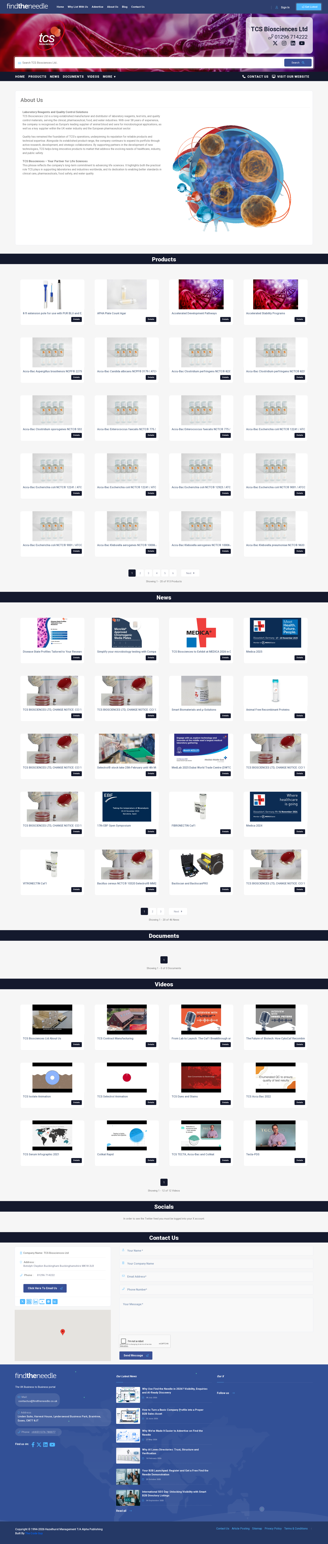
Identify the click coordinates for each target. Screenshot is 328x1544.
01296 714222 (290, 37)
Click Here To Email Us (42, 1288)
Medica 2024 (254, 825)
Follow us (223, 1393)
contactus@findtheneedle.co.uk (37, 1401)
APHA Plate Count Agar (111, 313)
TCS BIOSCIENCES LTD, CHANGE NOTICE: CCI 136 (54, 825)
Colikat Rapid (105, 1154)
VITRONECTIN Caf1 (35, 883)
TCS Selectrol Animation (112, 1096)
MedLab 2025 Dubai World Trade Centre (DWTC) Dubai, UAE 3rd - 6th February (220, 767)
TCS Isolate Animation (37, 1096)
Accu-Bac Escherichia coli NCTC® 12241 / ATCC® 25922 (282, 429)
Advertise (97, 6)
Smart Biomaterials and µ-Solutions (194, 709)
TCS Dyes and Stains (185, 1096)
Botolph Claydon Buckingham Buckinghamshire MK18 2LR (58, 1265)
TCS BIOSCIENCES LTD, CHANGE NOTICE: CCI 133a (278, 767)
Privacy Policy (273, 1528)
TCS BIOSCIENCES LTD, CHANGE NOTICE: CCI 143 (54, 709)
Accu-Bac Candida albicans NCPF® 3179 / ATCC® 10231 (132, 371)
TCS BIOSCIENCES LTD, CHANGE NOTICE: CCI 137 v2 (130, 709)
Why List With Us (78, 6)
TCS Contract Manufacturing (115, 1038)
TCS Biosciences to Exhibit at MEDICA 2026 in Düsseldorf (208, 651)
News (54, 76)
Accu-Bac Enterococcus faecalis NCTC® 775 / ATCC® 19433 (135, 429)
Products (37, 76)
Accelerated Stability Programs (265, 313)
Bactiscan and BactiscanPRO (190, 883)
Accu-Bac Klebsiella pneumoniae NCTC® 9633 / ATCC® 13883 (285, 545)
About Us (112, 6)
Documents (73, 76)
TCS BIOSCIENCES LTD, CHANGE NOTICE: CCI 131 (277, 883)
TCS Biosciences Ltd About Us (42, 1038)
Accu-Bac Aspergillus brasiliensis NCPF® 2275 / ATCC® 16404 (62, 371)
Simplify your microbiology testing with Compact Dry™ (131, 651)
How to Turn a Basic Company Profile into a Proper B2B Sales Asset (172, 1411)
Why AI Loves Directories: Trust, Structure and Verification (170, 1451)
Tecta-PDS (252, 1154)
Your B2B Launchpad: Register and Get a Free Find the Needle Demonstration (175, 1472)
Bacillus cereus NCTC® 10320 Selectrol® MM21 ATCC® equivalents (140, 883)
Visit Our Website (292, 76)
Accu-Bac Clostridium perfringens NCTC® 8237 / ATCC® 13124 (212, 371)
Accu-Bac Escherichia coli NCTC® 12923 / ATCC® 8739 (207, 487)
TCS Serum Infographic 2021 (41, 1154)
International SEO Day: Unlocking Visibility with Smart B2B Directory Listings (174, 1493)
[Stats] (55, 1301)
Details (76, 319)
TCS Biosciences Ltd (279, 29)
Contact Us (138, 6)
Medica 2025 (254, 651)
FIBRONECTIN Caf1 (184, 825)
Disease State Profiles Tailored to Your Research (53, 651)
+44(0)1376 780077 (43, 1432)
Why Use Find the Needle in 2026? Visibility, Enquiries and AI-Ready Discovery (174, 1390)
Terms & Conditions (296, 1528)
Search (296, 62)
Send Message (133, 1355)
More (107, 76)
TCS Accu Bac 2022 (258, 1096)
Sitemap (257, 1528)
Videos (93, 76)
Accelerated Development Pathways (194, 313)
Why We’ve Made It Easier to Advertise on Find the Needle (172, 1432)
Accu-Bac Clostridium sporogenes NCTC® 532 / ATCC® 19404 (62, 429)
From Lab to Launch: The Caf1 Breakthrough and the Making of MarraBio (217, 1038)
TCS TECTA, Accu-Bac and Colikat (193, 1154)
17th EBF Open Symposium (114, 825)
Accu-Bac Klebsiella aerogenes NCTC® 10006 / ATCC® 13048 (136, 545)
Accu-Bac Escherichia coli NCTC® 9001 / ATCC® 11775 (281, 487)
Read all (121, 1510)
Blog (124, 6)
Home (60, 6)
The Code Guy (34, 1533)
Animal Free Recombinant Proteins (268, 709)
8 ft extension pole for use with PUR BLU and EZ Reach (57, 313)
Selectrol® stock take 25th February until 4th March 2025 (132, 767)
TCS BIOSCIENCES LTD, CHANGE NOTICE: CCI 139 (54, 767)
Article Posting (241, 1528)
